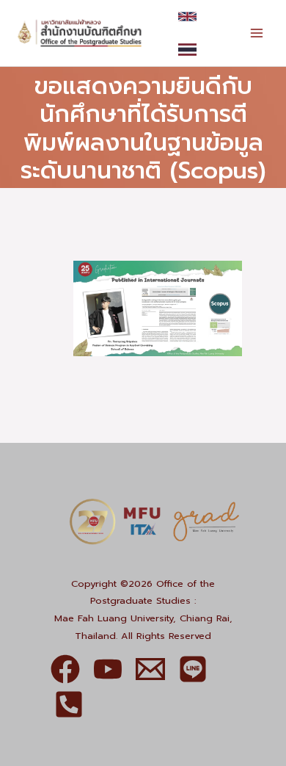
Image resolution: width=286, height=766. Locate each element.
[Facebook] (65, 669)
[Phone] (69, 704)
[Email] (150, 669)
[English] (187, 16)
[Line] (192, 669)
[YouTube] (107, 669)
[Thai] (187, 49)
